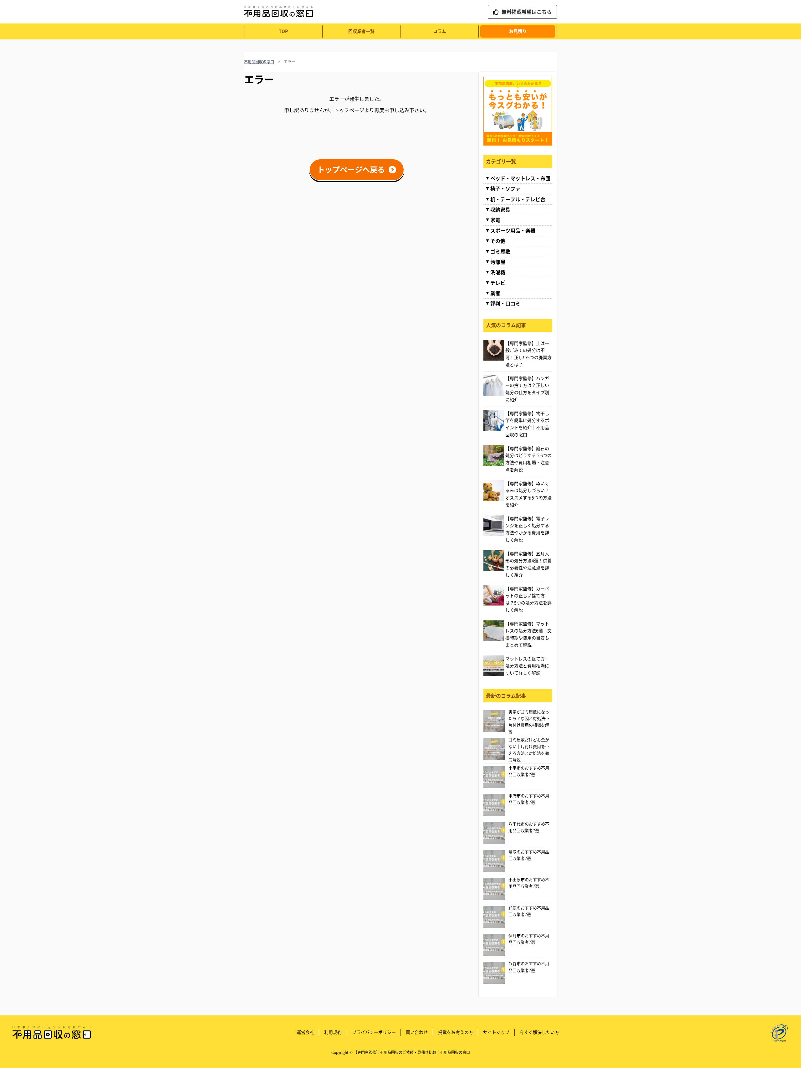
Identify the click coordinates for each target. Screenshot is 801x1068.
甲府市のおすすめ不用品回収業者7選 (528, 799)
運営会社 (305, 1032)
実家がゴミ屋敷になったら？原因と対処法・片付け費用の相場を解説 (528, 722)
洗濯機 (497, 272)
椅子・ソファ (505, 188)
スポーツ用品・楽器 (512, 230)
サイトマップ (496, 1032)
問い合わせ (417, 1032)
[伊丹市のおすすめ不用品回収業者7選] (494, 945)
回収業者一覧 (361, 31)
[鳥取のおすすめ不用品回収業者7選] (494, 861)
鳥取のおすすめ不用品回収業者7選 (528, 855)
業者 (495, 293)
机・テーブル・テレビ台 (517, 199)
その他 (497, 241)
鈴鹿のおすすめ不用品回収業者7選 (528, 911)
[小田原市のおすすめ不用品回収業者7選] (494, 889)
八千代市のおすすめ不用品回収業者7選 (528, 827)
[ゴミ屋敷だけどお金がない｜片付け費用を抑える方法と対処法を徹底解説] (494, 749)
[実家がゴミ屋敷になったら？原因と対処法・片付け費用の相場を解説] (494, 721)
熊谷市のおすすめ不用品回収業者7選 (528, 967)
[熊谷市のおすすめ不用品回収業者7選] (494, 973)
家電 (495, 220)
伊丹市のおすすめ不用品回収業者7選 (528, 939)
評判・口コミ (505, 303)
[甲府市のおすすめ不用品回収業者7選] (494, 805)
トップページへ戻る (351, 169)
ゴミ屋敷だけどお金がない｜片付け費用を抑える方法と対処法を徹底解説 (528, 750)
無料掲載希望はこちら (527, 11)
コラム (439, 31)
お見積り (518, 31)
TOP (283, 31)
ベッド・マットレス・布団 (520, 178)
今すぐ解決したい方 (539, 1032)
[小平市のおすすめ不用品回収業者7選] (494, 777)
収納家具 (500, 209)
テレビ (497, 282)
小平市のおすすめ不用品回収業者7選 (528, 771)
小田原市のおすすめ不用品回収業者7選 (528, 883)
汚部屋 (497, 261)
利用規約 (333, 1032)
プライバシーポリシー (374, 1032)
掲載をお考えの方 (455, 1032)
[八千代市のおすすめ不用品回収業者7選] (494, 833)
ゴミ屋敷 (500, 251)
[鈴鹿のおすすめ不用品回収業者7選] (494, 917)
